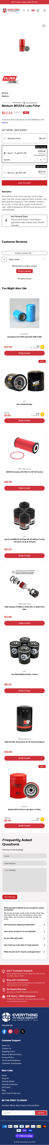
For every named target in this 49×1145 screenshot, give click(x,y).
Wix (24, 401)
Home (4, 1075)
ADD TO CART (24, 183)
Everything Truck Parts (27, 1142)
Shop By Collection (10, 1084)
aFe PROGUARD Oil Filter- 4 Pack (24, 674)
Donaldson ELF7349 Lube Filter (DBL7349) (24, 337)
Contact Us (6, 1048)
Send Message (9, 897)
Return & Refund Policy (12, 1054)
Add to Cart (25, 353)
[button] (33, 10)
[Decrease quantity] (37, 159)
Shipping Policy (8, 1051)
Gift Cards (6, 1087)
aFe (24, 536)
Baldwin (25, 806)
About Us (6, 1045)
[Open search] (4, 259)
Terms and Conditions (11, 1060)
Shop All (5, 1078)
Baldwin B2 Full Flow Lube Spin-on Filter (24, 809)
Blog (4, 1090)
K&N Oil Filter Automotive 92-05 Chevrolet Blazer (24, 742)
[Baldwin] (10, 79)
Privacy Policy (8, 1057)
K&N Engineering (24, 469)
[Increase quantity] (44, 159)
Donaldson (24, 334)
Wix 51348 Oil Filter (24, 404)
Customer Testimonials (11, 1063)
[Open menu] (44, 10)
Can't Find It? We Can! (11, 1093)
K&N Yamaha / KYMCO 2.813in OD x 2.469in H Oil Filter (24, 608)
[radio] (24, 138)
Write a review (24, 271)
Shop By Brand (8, 1081)
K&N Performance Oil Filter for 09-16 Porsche (24, 472)
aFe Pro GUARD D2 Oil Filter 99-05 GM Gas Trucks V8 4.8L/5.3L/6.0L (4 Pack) (24, 540)
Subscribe (41, 1113)
